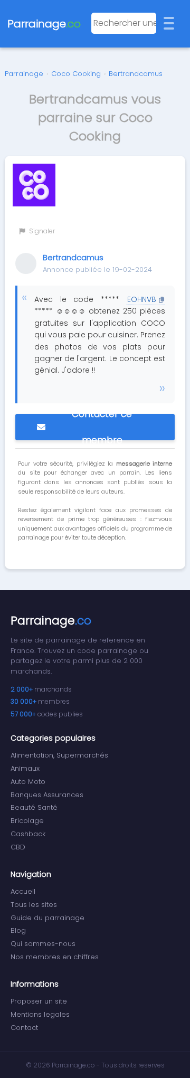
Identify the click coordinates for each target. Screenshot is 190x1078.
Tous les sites (34, 905)
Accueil (23, 891)
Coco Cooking (76, 74)
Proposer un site (39, 1001)
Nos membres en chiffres (55, 957)
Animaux (25, 768)
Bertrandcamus (136, 74)
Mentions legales (40, 1014)
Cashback (28, 834)
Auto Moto (28, 782)
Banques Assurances (47, 795)
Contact (24, 1028)
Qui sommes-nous (43, 944)
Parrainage (24, 74)
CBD (18, 847)
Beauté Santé (34, 807)
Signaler (41, 230)
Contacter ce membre (102, 427)
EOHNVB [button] (141, 299)
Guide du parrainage (47, 918)
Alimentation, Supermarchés (59, 755)
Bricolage (27, 821)
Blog (18, 930)
